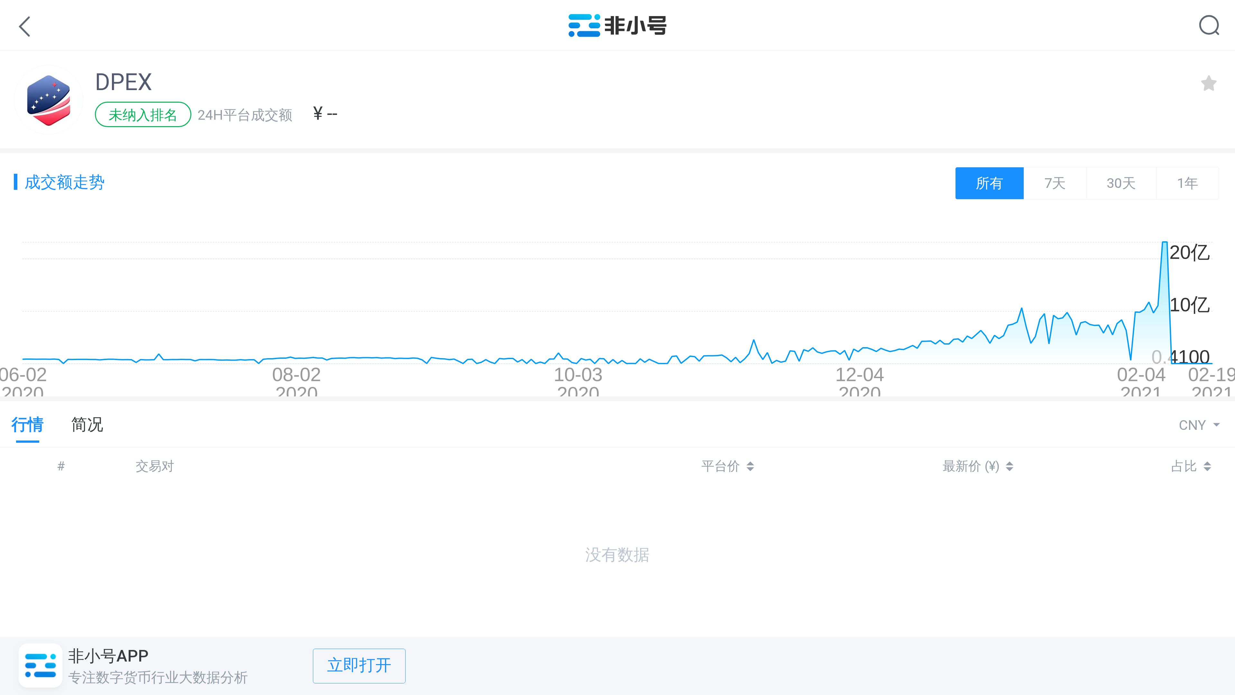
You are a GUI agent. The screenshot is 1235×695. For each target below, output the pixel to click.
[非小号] (618, 32)
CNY (1194, 425)
